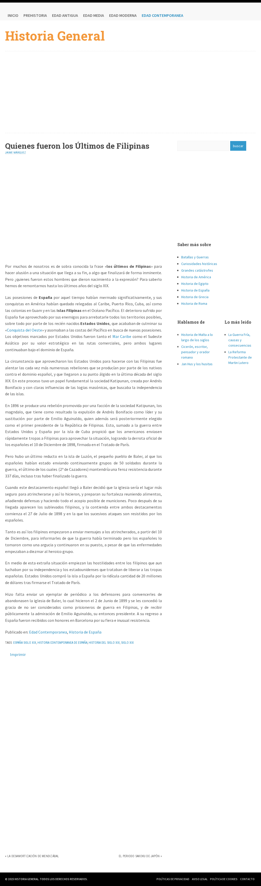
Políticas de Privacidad (172, 879)
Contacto (247, 879)
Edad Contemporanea (162, 15)
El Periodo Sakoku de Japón (139, 856)
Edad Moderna (123, 15)
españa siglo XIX (24, 642)
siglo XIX (127, 642)
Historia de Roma (194, 303)
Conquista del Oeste (24, 330)
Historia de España (85, 632)
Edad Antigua (65, 15)
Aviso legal (199, 879)
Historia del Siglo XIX (104, 642)
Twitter (241, 15)
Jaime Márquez (15, 152)
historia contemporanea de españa (62, 642)
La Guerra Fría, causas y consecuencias (239, 340)
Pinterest (251, 15)
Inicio (13, 15)
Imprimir (18, 654)
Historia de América (196, 277)
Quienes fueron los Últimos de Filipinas (77, 146)
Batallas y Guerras (195, 257)
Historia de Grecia (194, 297)
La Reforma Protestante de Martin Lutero (240, 357)
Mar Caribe (122, 336)
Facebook (230, 15)
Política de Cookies (224, 879)
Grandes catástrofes (197, 270)
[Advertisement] (130, 92)
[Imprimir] (7, 654)
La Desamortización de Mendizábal (33, 856)
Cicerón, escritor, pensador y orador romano (195, 352)
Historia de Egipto (194, 283)
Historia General (55, 35)
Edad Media (93, 15)
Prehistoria (35, 15)
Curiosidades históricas (199, 263)
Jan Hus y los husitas (197, 364)
